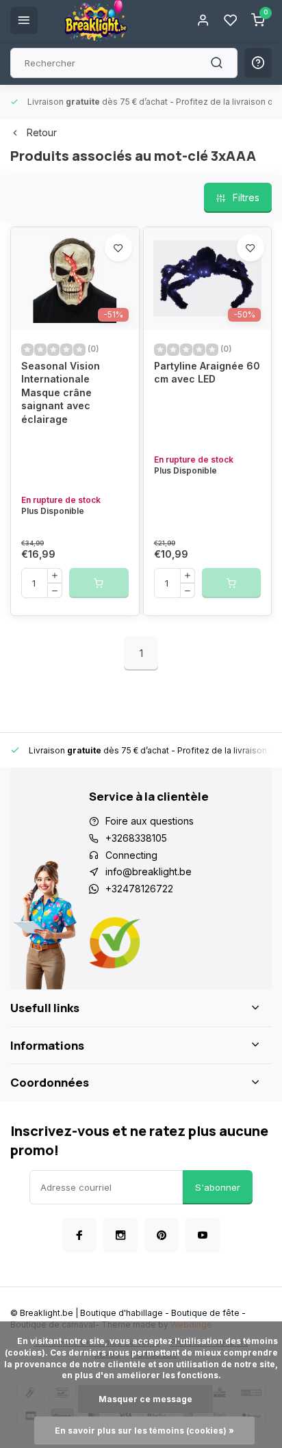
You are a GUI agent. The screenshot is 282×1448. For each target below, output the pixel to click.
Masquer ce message (145, 1399)
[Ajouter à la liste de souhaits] (118, 247)
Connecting (131, 855)
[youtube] (202, 1235)
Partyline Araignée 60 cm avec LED (207, 372)
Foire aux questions (149, 821)
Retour (42, 132)
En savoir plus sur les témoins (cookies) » (144, 1430)
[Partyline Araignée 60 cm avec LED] (208, 278)
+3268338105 (136, 838)
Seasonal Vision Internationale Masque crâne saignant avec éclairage (60, 392)
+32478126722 (139, 888)
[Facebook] (79, 1235)
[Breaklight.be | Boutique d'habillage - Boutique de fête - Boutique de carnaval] (96, 20)
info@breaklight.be (148, 871)
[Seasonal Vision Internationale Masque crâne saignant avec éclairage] (75, 278)
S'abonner (217, 1187)
